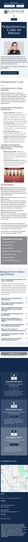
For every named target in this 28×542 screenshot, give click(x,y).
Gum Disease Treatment (8, 242)
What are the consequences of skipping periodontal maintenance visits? (12, 320)
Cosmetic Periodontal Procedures (10, 260)
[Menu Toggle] (14, 16)
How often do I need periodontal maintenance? (11, 299)
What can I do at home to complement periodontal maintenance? (13, 329)
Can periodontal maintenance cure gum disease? (12, 314)
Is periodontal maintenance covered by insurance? (12, 334)
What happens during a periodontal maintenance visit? (12, 303)
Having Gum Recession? (8, 257)
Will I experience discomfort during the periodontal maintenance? (12, 325)
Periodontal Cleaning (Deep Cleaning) (12, 251)
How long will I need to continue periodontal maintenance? (11, 339)
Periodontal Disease (7, 245)
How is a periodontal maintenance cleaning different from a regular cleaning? (12, 309)
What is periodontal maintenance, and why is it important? (13, 280)
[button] (14, 280)
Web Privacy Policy (5, 518)
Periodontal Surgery (7, 248)
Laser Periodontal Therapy (9, 254)
